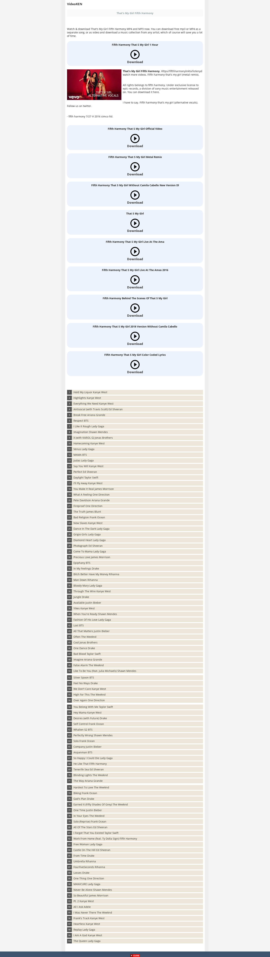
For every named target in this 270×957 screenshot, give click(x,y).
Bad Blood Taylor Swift (87, 654)
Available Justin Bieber (87, 602)
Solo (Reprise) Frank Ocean (89, 821)
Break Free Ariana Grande (89, 415)
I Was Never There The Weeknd (92, 912)
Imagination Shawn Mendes (90, 432)
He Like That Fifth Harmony (90, 763)
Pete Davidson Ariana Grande (91, 500)
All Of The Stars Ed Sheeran (90, 827)
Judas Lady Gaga (83, 460)
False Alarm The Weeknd (88, 665)
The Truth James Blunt (87, 511)
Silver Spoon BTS (83, 677)
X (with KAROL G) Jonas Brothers (93, 437)
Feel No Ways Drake (85, 683)
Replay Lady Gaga (84, 929)
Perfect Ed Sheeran (85, 472)
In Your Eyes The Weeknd (89, 816)
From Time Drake (83, 855)
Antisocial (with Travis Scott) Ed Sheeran (98, 409)
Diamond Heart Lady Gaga (89, 540)
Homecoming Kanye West (89, 443)
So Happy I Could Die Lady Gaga (93, 758)
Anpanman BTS (82, 752)
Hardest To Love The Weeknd (91, 787)
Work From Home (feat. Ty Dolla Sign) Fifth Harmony (105, 838)
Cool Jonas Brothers (85, 642)
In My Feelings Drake (86, 568)
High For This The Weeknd (89, 694)
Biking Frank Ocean (85, 793)
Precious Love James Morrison (91, 557)
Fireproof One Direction (87, 506)
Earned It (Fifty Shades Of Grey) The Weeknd (100, 804)
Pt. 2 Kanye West (83, 901)
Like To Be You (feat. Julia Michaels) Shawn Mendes (104, 671)
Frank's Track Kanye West (89, 918)
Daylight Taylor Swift (85, 477)
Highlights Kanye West (87, 398)
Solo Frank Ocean (84, 741)
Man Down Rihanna (85, 580)
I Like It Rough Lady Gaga (88, 426)
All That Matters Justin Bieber (91, 631)
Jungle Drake (81, 597)
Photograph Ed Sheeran (88, 545)
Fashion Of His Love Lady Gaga (92, 619)
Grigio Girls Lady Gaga (87, 534)
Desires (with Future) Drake (90, 718)
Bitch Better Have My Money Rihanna (96, 574)
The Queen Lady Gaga (86, 941)
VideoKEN (74, 4)
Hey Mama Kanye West (87, 712)
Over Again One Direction (89, 700)
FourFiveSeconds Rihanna (89, 867)
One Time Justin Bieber (87, 810)
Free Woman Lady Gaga (87, 844)
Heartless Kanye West (86, 924)
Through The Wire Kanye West (92, 591)
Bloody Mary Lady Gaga (87, 585)
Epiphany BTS (81, 563)
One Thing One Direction (88, 878)
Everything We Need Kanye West (93, 403)
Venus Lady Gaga (83, 449)
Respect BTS (81, 420)
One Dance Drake (84, 648)
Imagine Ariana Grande (87, 659)
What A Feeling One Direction (91, 494)
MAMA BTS (80, 454)
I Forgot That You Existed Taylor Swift (95, 833)
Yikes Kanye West (84, 608)
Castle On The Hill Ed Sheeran (91, 850)
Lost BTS (78, 625)
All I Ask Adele (82, 907)
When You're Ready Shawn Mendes (95, 614)
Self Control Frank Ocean (88, 724)
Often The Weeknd (84, 636)
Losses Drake (81, 872)
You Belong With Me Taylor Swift (93, 707)
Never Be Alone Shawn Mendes (92, 889)
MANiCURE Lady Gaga (86, 884)
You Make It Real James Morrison (93, 489)
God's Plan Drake (83, 798)
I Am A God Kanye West (87, 935)
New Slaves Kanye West (87, 523)
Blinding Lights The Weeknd (90, 775)
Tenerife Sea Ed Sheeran (88, 769)
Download (135, 62)
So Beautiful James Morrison (90, 895)
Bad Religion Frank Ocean (89, 517)
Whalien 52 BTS (83, 729)
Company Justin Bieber (87, 746)
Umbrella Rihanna (84, 861)
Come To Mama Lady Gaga (89, 551)
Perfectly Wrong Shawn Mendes (93, 735)
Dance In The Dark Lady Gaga (91, 528)
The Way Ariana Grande (88, 781)
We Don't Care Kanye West (89, 689)
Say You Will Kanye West (88, 466)
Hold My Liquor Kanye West (90, 392)
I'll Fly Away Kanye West (87, 483)
